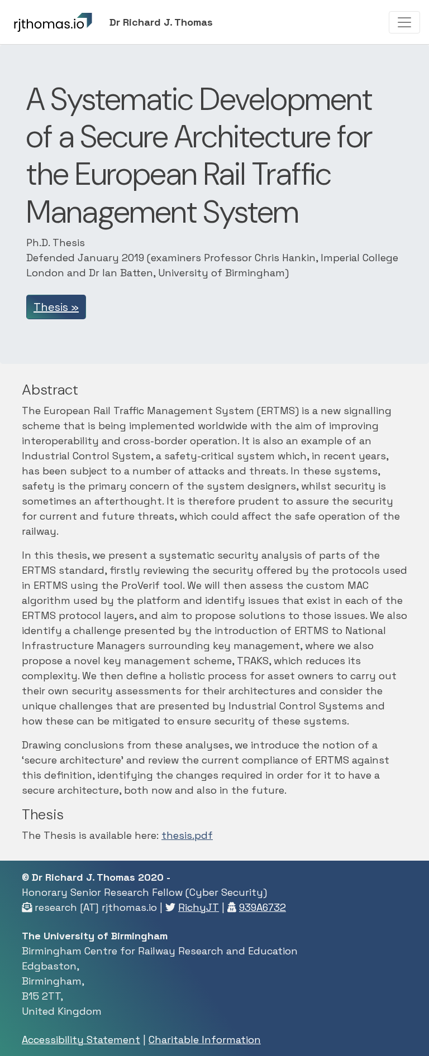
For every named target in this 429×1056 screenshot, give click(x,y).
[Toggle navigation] (404, 22)
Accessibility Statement (81, 1039)
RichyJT (198, 907)
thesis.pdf (187, 835)
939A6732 (262, 907)
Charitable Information (205, 1039)
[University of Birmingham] (70, 22)
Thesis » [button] (56, 307)
